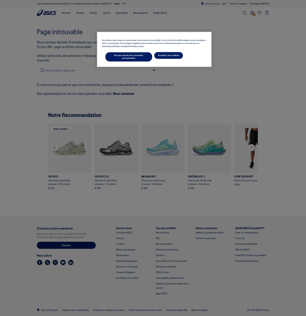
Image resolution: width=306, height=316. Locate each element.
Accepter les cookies (168, 55)
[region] (154, 49)
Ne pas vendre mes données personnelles (128, 56)
